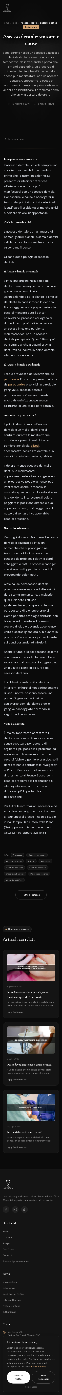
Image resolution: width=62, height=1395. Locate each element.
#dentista (45, 861)
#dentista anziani (14, 867)
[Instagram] (15, 1209)
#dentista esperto (39, 874)
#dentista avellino (37, 867)
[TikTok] (24, 1209)
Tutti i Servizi (9, 1311)
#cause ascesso (13, 861)
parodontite (16, 384)
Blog (15, 22)
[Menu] (56, 8)
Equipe (6, 1243)
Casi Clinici (8, 1249)
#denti (31, 861)
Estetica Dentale (12, 1299)
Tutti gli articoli (16, 138)
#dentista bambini (15, 874)
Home (6, 22)
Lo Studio (8, 1237)
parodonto (11, 379)
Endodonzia (31, 27)
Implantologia (10, 1281)
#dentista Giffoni (14, 880)
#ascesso (17, 855)
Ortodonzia (9, 1287)
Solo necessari (43, 1377)
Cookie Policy (38, 1366)
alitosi (35, 446)
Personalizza (31, 1387)
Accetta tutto (18, 1377)
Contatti (7, 1255)
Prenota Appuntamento (16, 1261)
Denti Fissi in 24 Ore (13, 1293)
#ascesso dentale (36, 855)
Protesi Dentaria (11, 1305)
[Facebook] (6, 1209)
